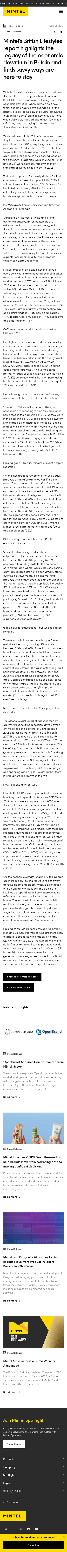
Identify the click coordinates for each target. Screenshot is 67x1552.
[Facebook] (13, 1530)
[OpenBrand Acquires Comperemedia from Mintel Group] (33, 1033)
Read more (10, 1097)
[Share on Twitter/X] (55, 32)
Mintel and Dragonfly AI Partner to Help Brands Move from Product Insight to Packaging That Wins (31, 1261)
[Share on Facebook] (48, 32)
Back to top (13, 1502)
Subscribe (12, 1444)
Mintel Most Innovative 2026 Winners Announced (29, 1363)
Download (24, 3)
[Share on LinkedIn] (61, 32)
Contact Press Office (18, 987)
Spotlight (9, 1475)
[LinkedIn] (29, 1530)
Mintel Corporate (13, 31)
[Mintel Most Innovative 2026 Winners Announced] (33, 1332)
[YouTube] (36, 1530)
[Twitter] (21, 1530)
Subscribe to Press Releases (22, 977)
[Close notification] (63, 1537)
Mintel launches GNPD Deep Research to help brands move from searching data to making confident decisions (32, 1161)
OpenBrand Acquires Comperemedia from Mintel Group (33, 1064)
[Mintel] (15, 11)
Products (8, 1459)
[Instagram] (5, 1530)
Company (9, 1467)
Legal (6, 1483)
